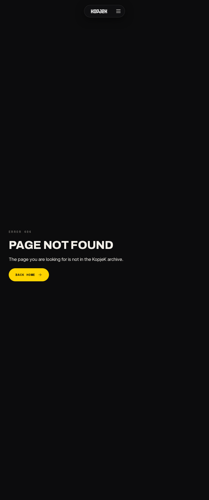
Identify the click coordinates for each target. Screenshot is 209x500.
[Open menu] (118, 11)
